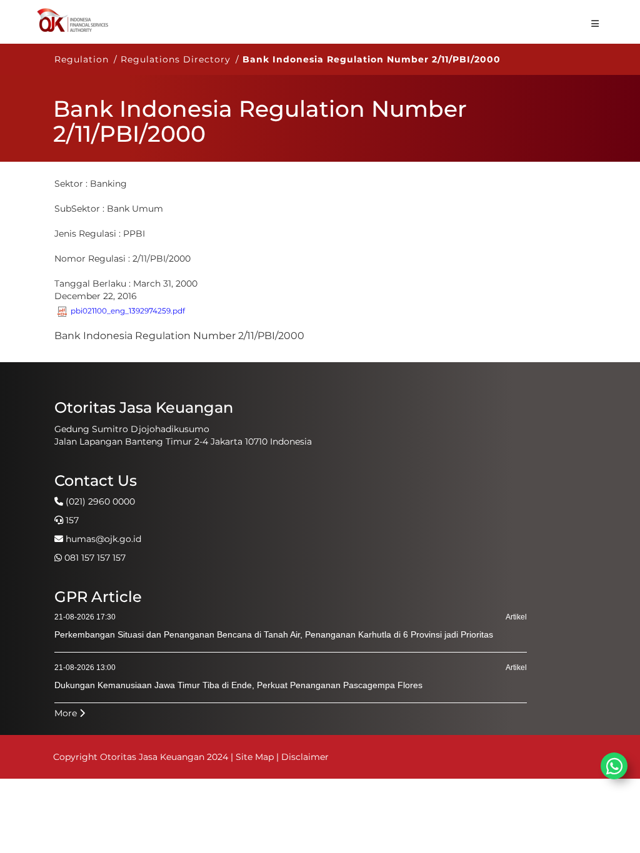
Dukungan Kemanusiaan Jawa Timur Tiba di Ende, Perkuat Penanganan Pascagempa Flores (238, 685)
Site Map (255, 756)
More (66, 713)
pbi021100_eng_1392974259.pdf (128, 310)
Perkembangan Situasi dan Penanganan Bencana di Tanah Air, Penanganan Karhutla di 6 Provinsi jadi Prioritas (273, 634)
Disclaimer (305, 756)
